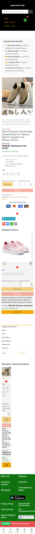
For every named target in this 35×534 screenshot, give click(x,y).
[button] (14, 26)
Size (3, 170)
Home (3, 120)
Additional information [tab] (9, 327)
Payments (22, 482)
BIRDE (8, 129)
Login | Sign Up (9, 22)
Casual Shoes (12, 197)
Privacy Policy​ (7, 504)
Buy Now (17, 190)
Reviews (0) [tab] (6, 344)
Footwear (9, 120)
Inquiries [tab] (5, 348)
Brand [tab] (4, 330)
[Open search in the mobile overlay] (17, 12)
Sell (13, 26)
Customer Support (5, 483)
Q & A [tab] (3, 334)
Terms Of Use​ (7, 509)
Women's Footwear (18, 120)
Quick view (17, 312)
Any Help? (6, 523)
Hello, (6, 18)
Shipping (22, 476)
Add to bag (7, 184)
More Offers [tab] (6, 337)
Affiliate (7, 26)
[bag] (25, 19)
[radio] (3, 173)
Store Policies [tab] (6, 341)
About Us (5, 476)
